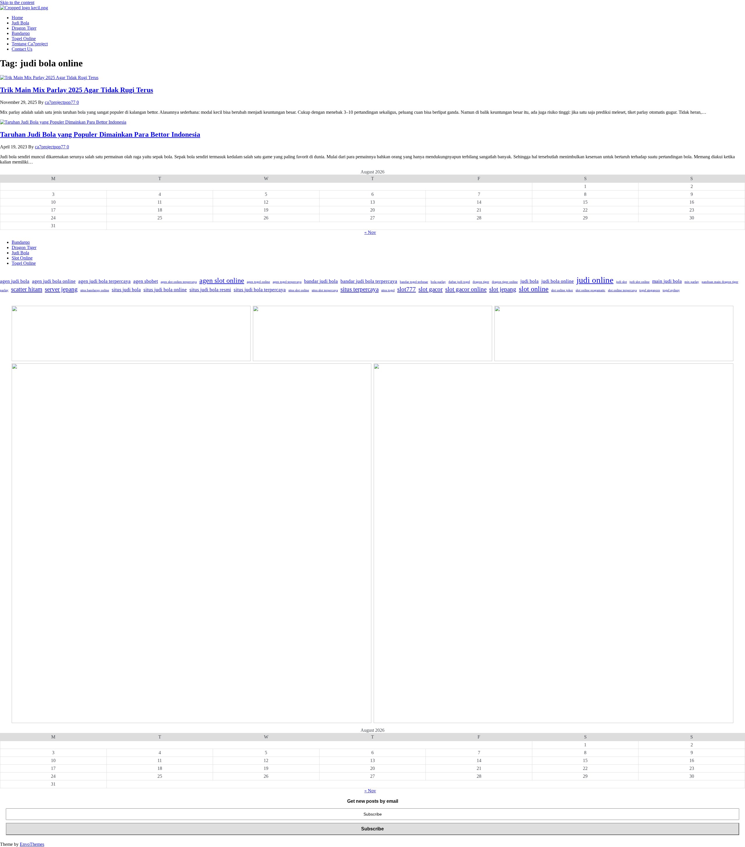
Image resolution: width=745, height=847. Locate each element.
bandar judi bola (321, 281)
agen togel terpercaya (287, 281)
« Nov (370, 232)
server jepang (61, 289)
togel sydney (671, 290)
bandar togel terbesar (414, 281)
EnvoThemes (32, 844)
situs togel (388, 290)
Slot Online (22, 257)
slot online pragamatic (590, 290)
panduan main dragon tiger (720, 281)
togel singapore (649, 290)
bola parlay (438, 281)
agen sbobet (145, 281)
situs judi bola (126, 289)
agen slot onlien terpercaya (179, 281)
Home (17, 17)
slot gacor (430, 289)
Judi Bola (20, 22)
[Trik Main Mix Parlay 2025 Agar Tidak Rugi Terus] (49, 77)
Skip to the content (17, 2)
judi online (595, 280)
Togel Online (24, 38)
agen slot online (221, 280)
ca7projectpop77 (61, 102)
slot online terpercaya (622, 290)
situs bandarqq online (94, 290)
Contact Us (22, 49)
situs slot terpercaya (325, 290)
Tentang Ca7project (30, 43)
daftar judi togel (459, 281)
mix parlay (691, 281)
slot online (534, 289)
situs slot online (298, 290)
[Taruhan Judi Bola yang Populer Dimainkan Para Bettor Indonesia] (63, 122)
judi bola (529, 281)
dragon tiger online (505, 281)
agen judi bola (14, 281)
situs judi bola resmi (210, 289)
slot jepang (502, 289)
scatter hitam (26, 289)
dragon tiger (481, 281)
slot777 (406, 289)
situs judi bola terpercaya (260, 289)
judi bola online (557, 281)
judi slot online (639, 281)
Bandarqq (21, 33)
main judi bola (667, 281)
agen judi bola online (54, 281)
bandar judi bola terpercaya (368, 281)
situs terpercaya (359, 289)
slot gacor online (466, 289)
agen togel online (258, 281)
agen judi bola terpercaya (104, 281)
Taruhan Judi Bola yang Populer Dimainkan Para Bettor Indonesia (100, 134)
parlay (4, 290)
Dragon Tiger (24, 28)
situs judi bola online (165, 289)
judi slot (621, 281)
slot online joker (562, 290)
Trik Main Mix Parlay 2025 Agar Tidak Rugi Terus (76, 90)
